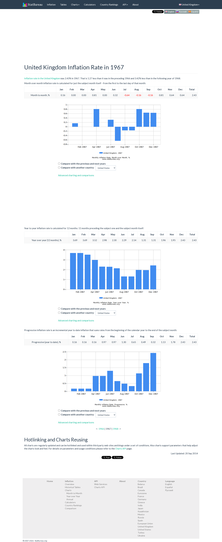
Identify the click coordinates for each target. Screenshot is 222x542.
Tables (63, 4)
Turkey (141, 532)
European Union (145, 523)
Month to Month (74, 493)
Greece (141, 502)
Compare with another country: (77, 167)
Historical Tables (72, 487)
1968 (115, 428)
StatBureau (34, 4)
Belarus (141, 484)
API (124, 4)
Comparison (70, 508)
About (135, 4)
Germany (142, 499)
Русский (183, 11)
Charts (74, 4)
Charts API (120, 448)
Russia (141, 517)
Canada (141, 490)
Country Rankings (109, 4)
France (141, 496)
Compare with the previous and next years (83, 163)
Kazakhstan (143, 511)
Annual (69, 499)
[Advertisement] (111, 36)
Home (50, 481)
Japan (140, 508)
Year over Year (73, 496)
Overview (69, 484)
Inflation (51, 4)
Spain (140, 520)
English (171, 11)
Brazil (140, 487)
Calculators (90, 4)
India (140, 505)
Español (194, 11)
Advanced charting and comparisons (76, 175)
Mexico (141, 514)
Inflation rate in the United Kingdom (42, 78)
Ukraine (141, 535)
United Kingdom (189, 4)
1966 (101, 428)
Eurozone (142, 493)
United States (144, 529)
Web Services (100, 484)
